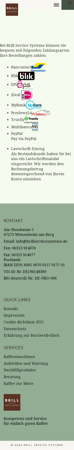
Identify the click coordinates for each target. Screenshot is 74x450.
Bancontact (21, 67)
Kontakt (11, 308)
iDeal (15, 94)
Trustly (17, 119)
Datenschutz (15, 328)
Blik (14, 75)
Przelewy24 (21, 112)
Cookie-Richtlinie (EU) (23, 321)
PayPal (17, 133)
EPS (14, 84)
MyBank (18, 104)
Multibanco (21, 126)
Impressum (14, 315)
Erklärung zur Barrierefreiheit (31, 335)
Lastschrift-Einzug (28, 148)
